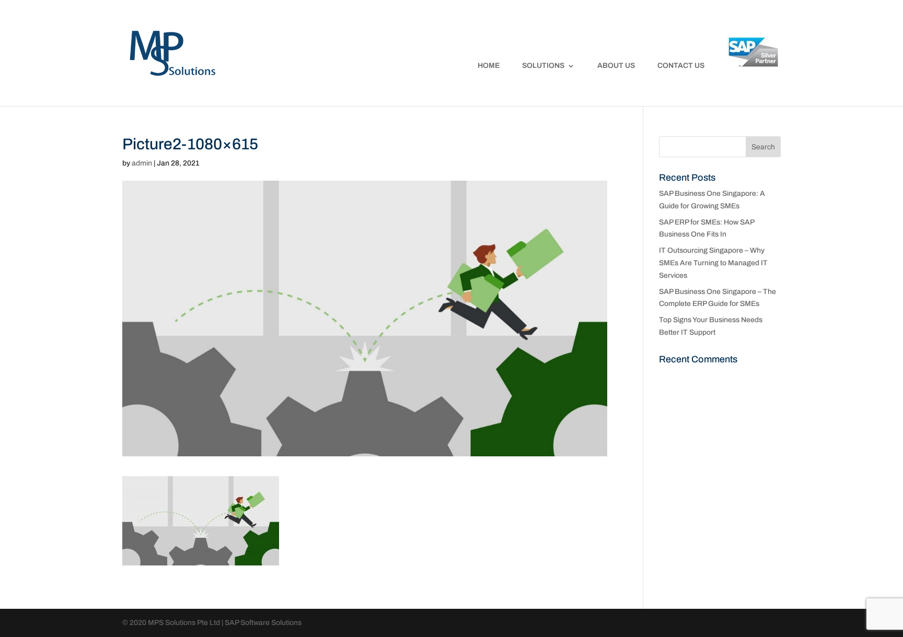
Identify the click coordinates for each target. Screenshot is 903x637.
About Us (616, 65)
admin (142, 163)
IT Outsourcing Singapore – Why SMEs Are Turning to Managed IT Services (713, 262)
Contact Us (680, 65)
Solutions (543, 65)
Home (489, 65)
